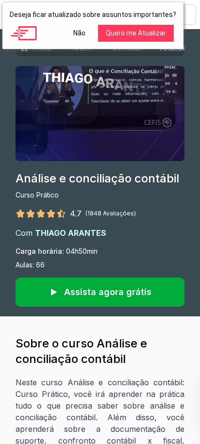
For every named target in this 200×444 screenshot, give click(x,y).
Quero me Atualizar (136, 33)
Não (79, 33)
